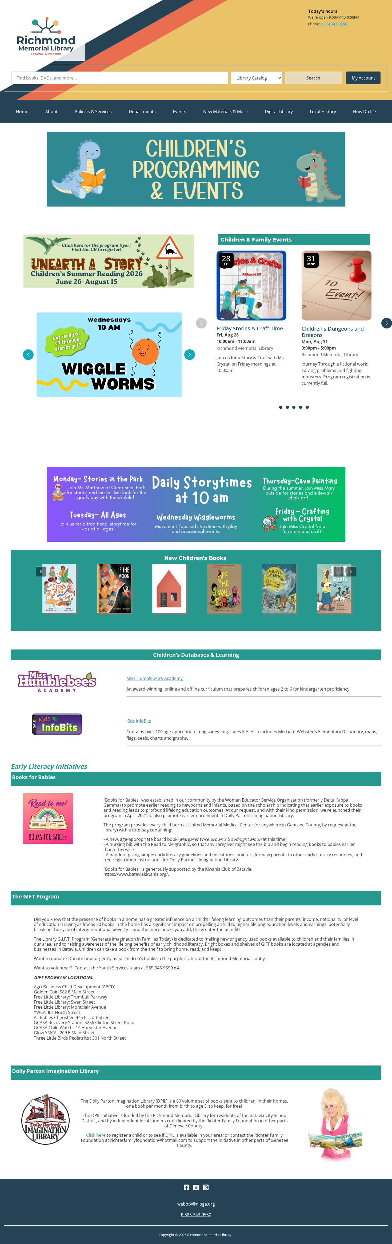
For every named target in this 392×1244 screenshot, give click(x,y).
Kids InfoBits (138, 721)
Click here (96, 1135)
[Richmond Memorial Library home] (46, 36)
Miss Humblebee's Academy (154, 678)
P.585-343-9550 (196, 1215)
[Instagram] (206, 1187)
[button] (51, 111)
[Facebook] (186, 1187)
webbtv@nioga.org (196, 1204)
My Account (363, 78)
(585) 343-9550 (334, 23)
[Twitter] (196, 1187)
